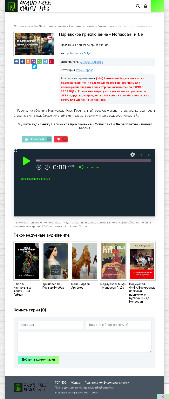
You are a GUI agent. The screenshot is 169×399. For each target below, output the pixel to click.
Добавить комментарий (38, 359)
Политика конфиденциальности (107, 382)
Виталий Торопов (91, 61)
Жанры (76, 382)
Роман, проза (84, 70)
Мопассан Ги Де (80, 53)
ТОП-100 (61, 382)
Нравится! (39, 139)
